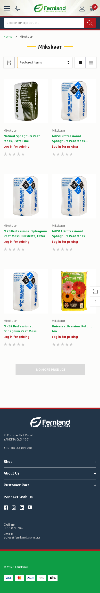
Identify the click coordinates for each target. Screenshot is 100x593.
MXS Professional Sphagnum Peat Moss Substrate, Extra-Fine (26, 234)
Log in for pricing (17, 146)
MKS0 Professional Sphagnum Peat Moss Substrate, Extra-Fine (68, 139)
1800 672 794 (13, 528)
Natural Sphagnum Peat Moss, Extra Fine (22, 138)
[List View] (90, 62)
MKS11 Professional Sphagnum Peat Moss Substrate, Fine (68, 234)
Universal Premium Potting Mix (72, 328)
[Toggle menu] (6, 8)
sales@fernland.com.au (22, 537)
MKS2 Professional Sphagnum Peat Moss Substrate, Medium (20, 329)
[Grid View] (80, 62)
